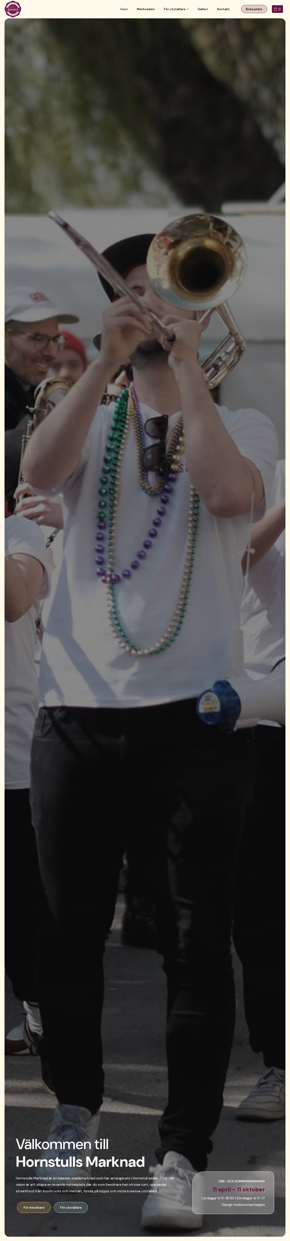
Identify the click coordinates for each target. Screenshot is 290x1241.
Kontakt (223, 9)
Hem (124, 9)
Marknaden (146, 9)
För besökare (34, 1207)
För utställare (175, 9)
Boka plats (254, 9)
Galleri (203, 9)
